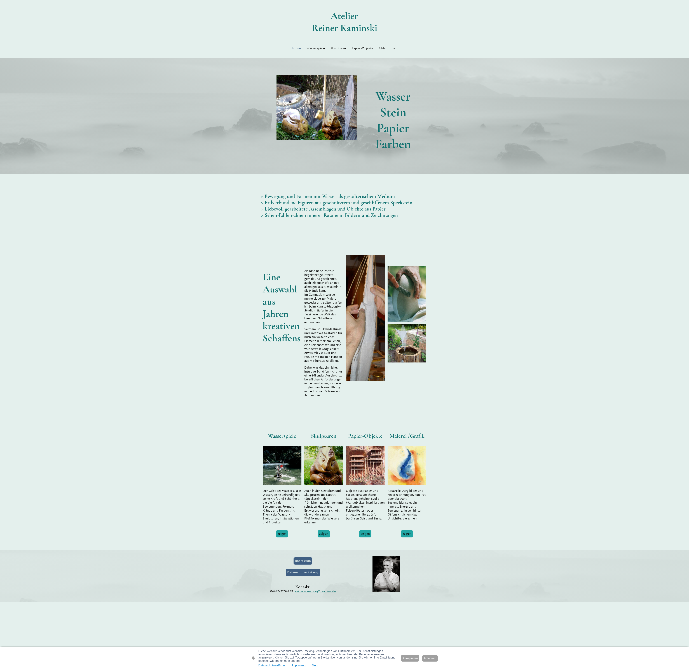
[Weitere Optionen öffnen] (393, 48)
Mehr (315, 665)
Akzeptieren (410, 658)
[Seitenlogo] (344, 37)
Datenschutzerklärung (302, 572)
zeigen (282, 534)
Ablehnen (430, 658)
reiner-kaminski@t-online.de (315, 591)
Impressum (303, 561)
